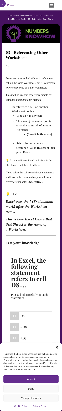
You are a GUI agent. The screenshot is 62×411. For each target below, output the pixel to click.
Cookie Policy (20, 406)
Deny (31, 388)
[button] (57, 347)
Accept (31, 379)
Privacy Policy (39, 406)
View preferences (31, 398)
